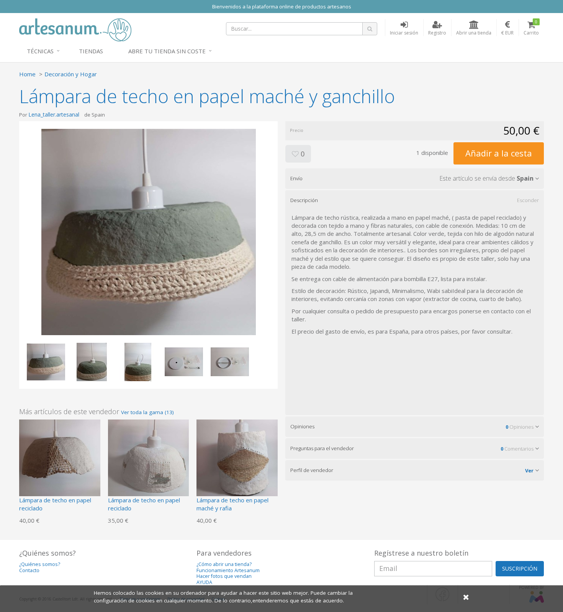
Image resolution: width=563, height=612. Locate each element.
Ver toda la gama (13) (147, 412)
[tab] (414, 178)
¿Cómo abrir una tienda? (224, 564)
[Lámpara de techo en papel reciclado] (59, 459)
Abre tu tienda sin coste (167, 51)
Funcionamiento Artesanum (228, 570)
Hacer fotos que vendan (224, 576)
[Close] (466, 597)
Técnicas (40, 51)
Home (27, 74)
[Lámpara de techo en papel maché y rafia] (237, 459)
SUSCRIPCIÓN (519, 568)
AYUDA (204, 582)
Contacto (29, 570)
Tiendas (91, 51)
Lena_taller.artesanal (53, 114)
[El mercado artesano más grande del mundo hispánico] (75, 29)
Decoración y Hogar (70, 74)
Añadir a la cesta (498, 153)
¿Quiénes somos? (39, 564)
